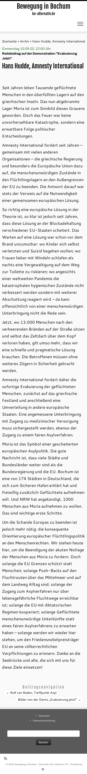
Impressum (43, 715)
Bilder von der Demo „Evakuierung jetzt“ (49, 699)
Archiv (24, 41)
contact (49, 728)
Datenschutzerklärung (44, 720)
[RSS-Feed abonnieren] (6, 758)
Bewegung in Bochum (43, 6)
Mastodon (39, 728)
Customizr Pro (61, 764)
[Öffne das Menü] (80, 24)
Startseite (9, 41)
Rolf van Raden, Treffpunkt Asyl (31, 692)
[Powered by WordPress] (42, 768)
